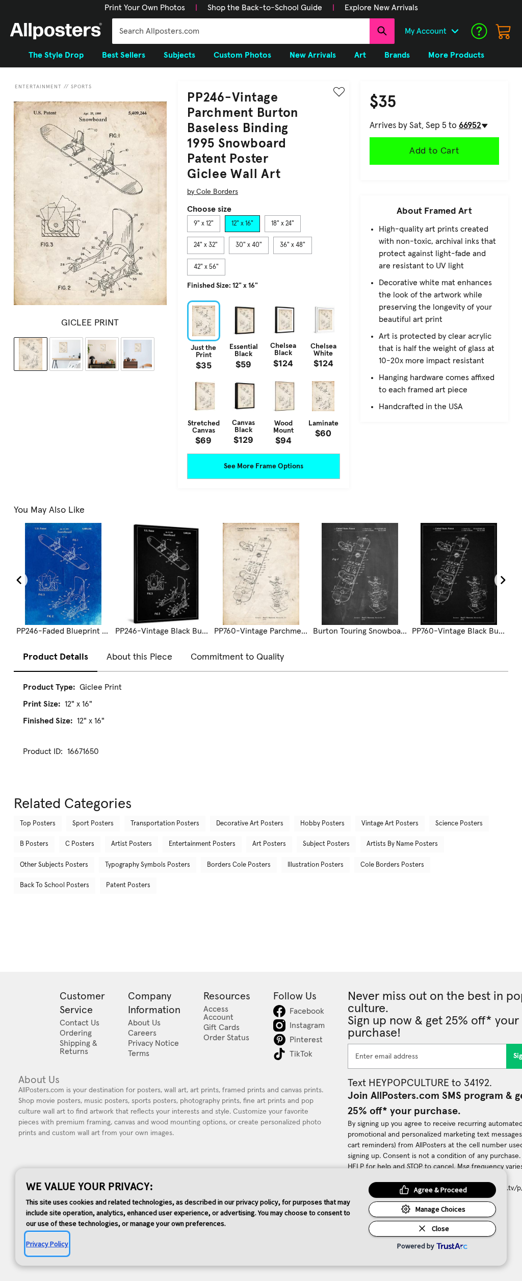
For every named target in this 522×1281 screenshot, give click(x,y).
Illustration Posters (316, 865)
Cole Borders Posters (392, 865)
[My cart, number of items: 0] (503, 31)
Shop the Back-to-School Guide (264, 8)
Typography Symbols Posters (147, 865)
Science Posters (459, 823)
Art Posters (269, 844)
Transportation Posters (164, 823)
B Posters (34, 844)
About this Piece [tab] (139, 657)
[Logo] (56, 31)
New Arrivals (313, 55)
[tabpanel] (263, 372)
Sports (81, 86)
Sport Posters (93, 823)
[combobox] (241, 31)
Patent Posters (128, 885)
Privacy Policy (47, 1243)
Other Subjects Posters (54, 865)
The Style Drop (56, 55)
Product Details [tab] (55, 657)
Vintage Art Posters (390, 823)
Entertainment (38, 86)
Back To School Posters (54, 885)
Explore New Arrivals (381, 8)
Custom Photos (242, 55)
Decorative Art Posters (249, 823)
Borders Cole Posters (239, 865)
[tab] (203, 224)
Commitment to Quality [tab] (237, 657)
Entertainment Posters (202, 844)
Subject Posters (326, 844)
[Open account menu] (455, 31)
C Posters (79, 844)
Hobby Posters (322, 823)
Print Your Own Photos (145, 8)
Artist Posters (131, 844)
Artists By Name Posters (402, 844)
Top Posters (38, 823)
